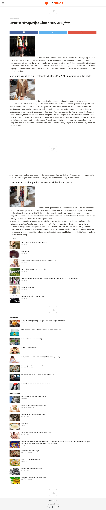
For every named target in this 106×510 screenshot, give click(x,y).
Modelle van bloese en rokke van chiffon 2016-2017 (38, 260)
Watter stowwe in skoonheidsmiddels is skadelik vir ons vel (41, 330)
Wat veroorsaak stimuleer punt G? (32, 469)
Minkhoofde (25, 251)
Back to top (53, 500)
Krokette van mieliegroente (30, 460)
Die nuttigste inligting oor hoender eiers (34, 366)
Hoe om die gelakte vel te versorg (32, 296)
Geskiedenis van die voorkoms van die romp (36, 384)
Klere (17, 18)
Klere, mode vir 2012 (28, 287)
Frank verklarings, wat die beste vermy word (36, 433)
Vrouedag (12, 18)
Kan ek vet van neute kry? (30, 451)
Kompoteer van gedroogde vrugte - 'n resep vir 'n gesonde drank (43, 321)
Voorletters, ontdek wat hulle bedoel (33, 397)
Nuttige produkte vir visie (29, 348)
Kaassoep (24, 424)
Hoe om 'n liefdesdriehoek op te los (33, 415)
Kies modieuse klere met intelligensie (34, 242)
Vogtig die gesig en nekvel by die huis (33, 406)
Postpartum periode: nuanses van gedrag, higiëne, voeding (40, 357)
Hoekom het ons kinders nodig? (31, 339)
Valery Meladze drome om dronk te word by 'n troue (38, 375)
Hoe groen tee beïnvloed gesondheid (33, 478)
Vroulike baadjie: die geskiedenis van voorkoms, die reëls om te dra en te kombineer (49, 278)
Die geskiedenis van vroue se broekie (33, 269)
